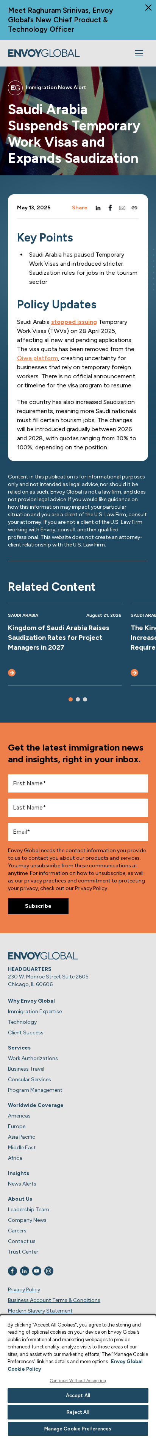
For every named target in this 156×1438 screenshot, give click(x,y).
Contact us (22, 1241)
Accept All (78, 1395)
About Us (20, 1199)
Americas (19, 1116)
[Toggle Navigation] (139, 53)
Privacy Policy (24, 1289)
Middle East (22, 1147)
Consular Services (29, 1079)
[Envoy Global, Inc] (44, 53)
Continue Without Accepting (78, 1380)
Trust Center (23, 1252)
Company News (27, 1220)
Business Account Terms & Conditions (54, 1300)
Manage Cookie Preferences (77, 1429)
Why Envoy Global (31, 1001)
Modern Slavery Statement (40, 1311)
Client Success (26, 1032)
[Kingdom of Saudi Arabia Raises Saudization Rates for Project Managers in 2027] (12, 672)
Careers (17, 1230)
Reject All (78, 1412)
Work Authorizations (33, 1058)
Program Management (35, 1090)
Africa (15, 1158)
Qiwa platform (37, 358)
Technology (22, 1022)
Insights (18, 1173)
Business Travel (26, 1069)
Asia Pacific (21, 1137)
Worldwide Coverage (36, 1105)
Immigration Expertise (35, 1011)
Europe (16, 1126)
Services (19, 1048)
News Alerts (22, 1184)
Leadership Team (28, 1209)
